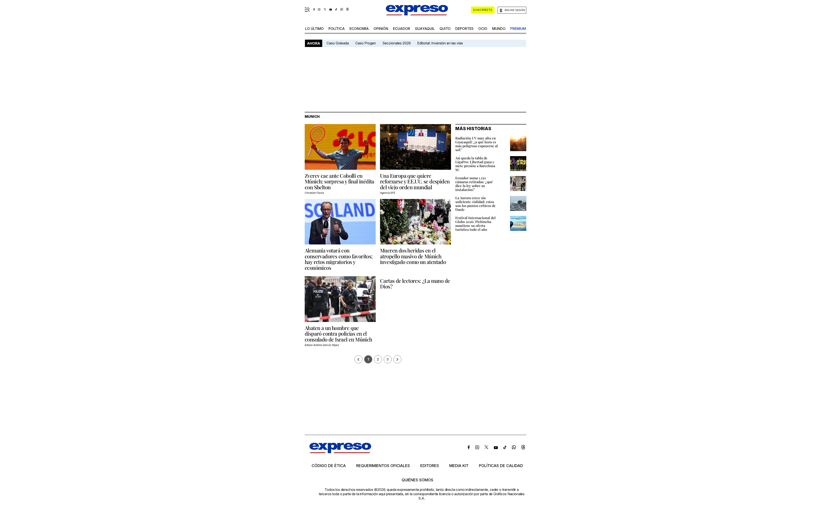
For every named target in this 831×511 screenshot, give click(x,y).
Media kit (459, 466)
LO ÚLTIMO (314, 29)
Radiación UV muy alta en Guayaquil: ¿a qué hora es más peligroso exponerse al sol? (476, 144)
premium (518, 29)
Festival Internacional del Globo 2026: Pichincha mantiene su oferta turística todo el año (475, 223)
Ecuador (401, 29)
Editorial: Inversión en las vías (440, 43)
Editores (429, 466)
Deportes (464, 29)
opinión (381, 29)
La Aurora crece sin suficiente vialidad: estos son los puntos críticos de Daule (475, 204)
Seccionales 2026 (396, 43)
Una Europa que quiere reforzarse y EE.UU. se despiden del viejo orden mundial (414, 181)
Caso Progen (365, 43)
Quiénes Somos (417, 480)
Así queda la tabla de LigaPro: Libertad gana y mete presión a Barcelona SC (475, 164)
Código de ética (329, 466)
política (337, 29)
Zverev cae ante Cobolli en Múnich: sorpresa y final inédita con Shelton (339, 181)
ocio (482, 29)
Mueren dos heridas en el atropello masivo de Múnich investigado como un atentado (413, 256)
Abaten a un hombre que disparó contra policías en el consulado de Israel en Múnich (338, 333)
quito (445, 29)
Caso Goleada (338, 43)
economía (359, 29)
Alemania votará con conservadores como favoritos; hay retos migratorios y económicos (339, 259)
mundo (499, 29)
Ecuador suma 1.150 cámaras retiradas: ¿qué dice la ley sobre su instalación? (474, 184)
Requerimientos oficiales (383, 466)
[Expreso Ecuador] (340, 452)
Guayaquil (425, 29)
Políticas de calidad (501, 466)
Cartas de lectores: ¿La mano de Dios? (415, 283)
